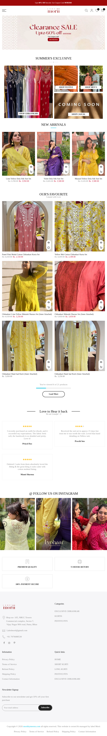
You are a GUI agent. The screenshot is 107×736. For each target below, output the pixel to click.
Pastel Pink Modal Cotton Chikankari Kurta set (21, 254)
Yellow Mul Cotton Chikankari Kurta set (71, 254)
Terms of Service (9, 664)
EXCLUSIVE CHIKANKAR (67, 611)
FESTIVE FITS (61, 621)
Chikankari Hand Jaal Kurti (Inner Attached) (19, 374)
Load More (53, 394)
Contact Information (11, 679)
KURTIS (58, 616)
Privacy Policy (8, 659)
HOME (58, 659)
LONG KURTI (61, 669)
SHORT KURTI (61, 664)
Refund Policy (8, 669)
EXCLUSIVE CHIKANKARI (67, 679)
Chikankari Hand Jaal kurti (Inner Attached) (72, 374)
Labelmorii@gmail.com (17, 630)
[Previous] (4, 524)
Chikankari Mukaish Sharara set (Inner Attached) (74, 314)
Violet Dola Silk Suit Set (53, 179)
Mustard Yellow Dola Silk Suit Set (88, 179)
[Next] (103, 524)
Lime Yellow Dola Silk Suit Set (18, 179)
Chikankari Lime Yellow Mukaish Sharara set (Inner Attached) (27, 314)
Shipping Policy (9, 674)
